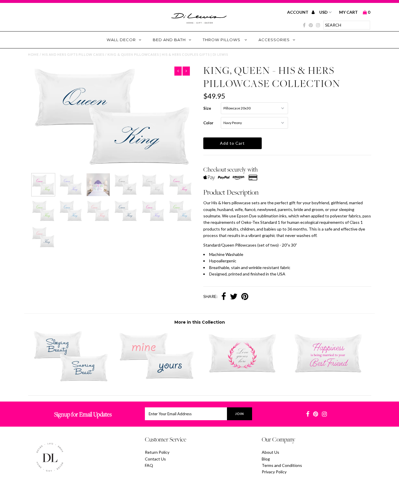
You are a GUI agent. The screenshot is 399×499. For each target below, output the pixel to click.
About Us (270, 452)
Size (207, 108)
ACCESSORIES (274, 39)
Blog (266, 458)
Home (33, 54)
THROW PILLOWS (222, 39)
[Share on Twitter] (233, 297)
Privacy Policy (274, 471)
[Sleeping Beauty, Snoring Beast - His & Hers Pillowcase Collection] (71, 380)
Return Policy (157, 452)
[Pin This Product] (244, 297)
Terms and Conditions (282, 465)
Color (208, 123)
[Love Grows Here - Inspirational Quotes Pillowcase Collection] (242, 376)
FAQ (149, 465)
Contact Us (155, 458)
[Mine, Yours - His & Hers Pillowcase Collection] (156, 380)
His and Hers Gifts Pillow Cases (73, 54)
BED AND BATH (169, 39)
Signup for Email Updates (83, 414)
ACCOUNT (298, 12)
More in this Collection (199, 322)
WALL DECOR (121, 39)
